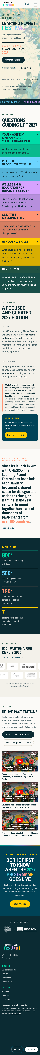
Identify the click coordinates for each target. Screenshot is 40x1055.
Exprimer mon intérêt (16, 435)
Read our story (9, 527)
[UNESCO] (35, 79)
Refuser (17, 1049)
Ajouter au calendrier (13, 59)
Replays (5, 974)
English (27, 4)
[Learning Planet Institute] (25, 79)
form (16, 404)
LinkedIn (5, 995)
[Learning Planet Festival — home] (8, 4)
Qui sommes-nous (9, 970)
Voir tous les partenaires (12, 657)
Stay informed (20, 903)
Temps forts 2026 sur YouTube (18, 735)
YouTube (5, 991)
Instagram (6, 999)
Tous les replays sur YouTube (18, 743)
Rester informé (26, 67)
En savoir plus (16, 1013)
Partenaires (6, 978)
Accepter (31, 1049)
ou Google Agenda (8, 68)
